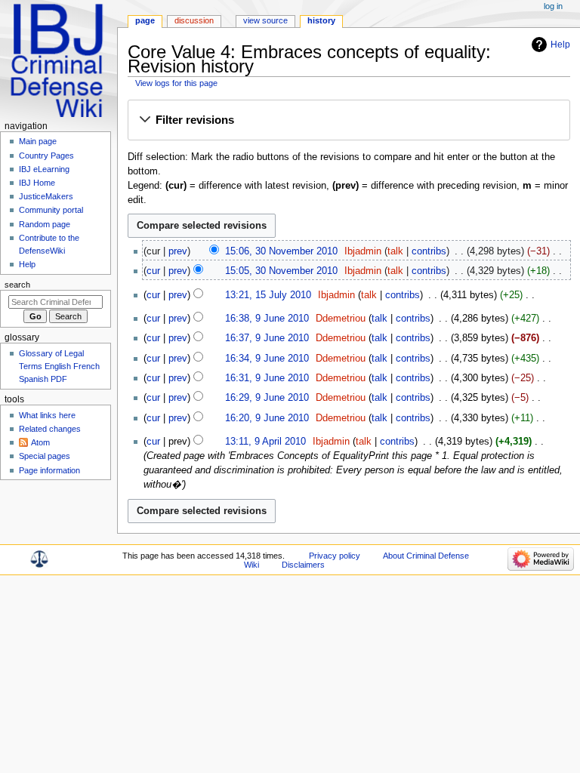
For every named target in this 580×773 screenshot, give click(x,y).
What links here (47, 415)
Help (560, 44)
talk (395, 251)
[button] (348, 120)
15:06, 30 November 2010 (281, 251)
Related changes (50, 428)
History (321, 20)
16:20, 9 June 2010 (267, 418)
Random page (44, 224)
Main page (38, 141)
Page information (49, 470)
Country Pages (46, 155)
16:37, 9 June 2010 (267, 338)
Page (145, 20)
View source (265, 20)
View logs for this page (176, 83)
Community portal (51, 209)
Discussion (194, 20)
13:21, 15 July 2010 (268, 295)
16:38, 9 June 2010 (267, 318)
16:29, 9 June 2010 (267, 398)
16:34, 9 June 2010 (267, 358)
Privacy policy (334, 555)
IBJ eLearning (44, 169)
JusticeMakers (46, 196)
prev (177, 251)
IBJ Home (37, 182)
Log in (553, 6)
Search (17, 284)
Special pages (44, 455)
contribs (429, 251)
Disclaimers (303, 564)
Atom (40, 442)
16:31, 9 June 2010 (267, 378)
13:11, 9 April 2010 (265, 441)
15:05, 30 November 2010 (281, 271)
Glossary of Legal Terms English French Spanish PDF (59, 366)
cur (153, 271)
